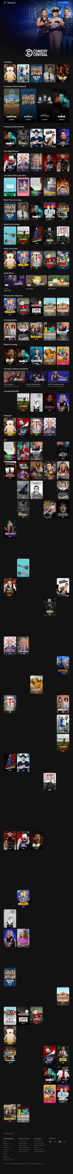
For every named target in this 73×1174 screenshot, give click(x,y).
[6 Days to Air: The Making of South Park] (10, 451)
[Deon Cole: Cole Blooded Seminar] (50, 665)
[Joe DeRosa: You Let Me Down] (10, 801)
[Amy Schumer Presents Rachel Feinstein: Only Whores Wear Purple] (36, 470)
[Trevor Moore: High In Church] (10, 1094)
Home (5, 1141)
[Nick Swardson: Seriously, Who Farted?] (50, 918)
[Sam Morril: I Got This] (50, 1016)
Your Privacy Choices (24, 1147)
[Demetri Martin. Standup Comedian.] (23, 665)
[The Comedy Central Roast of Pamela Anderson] (10, 607)
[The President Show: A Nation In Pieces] (63, 957)
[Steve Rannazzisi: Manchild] (36, 1035)
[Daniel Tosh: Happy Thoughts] (36, 646)
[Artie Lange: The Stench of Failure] (50, 490)
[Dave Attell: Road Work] (50, 646)
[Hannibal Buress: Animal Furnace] (10, 724)
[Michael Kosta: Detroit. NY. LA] (10, 899)
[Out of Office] (50, 938)
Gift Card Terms (23, 1143)
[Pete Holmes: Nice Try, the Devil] (50, 957)
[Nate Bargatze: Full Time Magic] (10, 918)
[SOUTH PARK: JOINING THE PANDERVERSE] (10, 1016)
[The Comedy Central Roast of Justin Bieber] (63, 587)
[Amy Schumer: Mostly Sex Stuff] (63, 470)
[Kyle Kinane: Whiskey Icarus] (10, 879)
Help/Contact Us (38, 1141)
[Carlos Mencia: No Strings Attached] (23, 548)
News (5, 1155)
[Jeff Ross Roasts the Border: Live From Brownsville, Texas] (10, 782)
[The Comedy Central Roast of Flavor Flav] (36, 587)
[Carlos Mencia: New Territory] (10, 548)
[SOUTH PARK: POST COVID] (50, 996)
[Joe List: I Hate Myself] (23, 801)
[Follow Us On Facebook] (50, 1142)
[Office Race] (36, 938)
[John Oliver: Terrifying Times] (10, 821)
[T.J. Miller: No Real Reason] (63, 1035)
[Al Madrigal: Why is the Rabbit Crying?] (50, 451)
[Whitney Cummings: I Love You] (50, 1113)
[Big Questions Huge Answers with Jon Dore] (50, 509)
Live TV (6, 1149)
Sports (5, 1151)
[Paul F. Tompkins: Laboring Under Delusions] (23, 957)
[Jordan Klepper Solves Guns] (23, 821)
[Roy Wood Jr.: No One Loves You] (10, 996)
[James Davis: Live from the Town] (36, 743)
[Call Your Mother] (50, 529)
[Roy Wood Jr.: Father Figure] (50, 977)
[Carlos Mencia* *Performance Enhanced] (63, 529)
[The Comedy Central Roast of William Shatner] (36, 607)
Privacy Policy (22, 1145)
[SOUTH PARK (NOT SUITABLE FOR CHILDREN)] (23, 1016)
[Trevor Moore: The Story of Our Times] (23, 1094)
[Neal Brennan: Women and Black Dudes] (36, 918)
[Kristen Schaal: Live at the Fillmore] (63, 840)
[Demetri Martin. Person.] (10, 665)
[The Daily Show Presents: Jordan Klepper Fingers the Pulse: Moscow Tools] (10, 840)
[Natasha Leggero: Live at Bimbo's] (63, 899)
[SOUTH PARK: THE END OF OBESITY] (36, 1016)
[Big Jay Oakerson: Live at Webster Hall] (36, 509)
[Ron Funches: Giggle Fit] (36, 977)
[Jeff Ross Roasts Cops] (50, 763)
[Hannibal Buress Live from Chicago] (23, 724)
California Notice (23, 1151)
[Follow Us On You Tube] (60, 1142)
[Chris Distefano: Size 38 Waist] (50, 548)
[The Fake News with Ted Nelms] (36, 704)
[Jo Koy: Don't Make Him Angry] (50, 782)
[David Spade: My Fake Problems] (63, 646)
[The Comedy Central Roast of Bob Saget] (50, 568)
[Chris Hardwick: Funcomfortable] (63, 548)
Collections (7, 1147)
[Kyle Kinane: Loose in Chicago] (63, 860)
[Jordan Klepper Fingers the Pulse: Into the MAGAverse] (63, 821)
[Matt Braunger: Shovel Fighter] (63, 879)
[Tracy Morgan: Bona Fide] (63, 1074)
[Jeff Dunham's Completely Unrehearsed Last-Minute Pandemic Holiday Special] (10, 763)
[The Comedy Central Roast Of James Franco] (50, 587)
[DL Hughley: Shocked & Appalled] (50, 626)
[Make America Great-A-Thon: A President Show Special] (36, 879)
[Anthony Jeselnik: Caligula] (23, 490)
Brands (6, 1153)
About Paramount (38, 1149)
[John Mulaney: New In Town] (50, 801)
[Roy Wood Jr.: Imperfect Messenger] (63, 977)
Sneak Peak (7, 1157)
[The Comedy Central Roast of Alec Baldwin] (36, 568)
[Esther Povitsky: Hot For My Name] (63, 685)
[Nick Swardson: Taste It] (63, 918)
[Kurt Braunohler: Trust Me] (23, 860)
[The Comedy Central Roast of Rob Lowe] (23, 607)
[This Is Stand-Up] (10, 1074)
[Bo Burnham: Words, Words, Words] (63, 509)
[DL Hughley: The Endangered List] (63, 626)
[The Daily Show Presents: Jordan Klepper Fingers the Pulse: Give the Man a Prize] (50, 1055)
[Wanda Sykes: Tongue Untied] (36, 1113)
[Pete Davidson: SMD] (36, 957)
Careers (36, 1147)
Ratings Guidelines (39, 1145)
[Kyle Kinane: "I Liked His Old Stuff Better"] (50, 860)
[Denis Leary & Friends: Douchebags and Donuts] (36, 665)
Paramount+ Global (9, 1160)
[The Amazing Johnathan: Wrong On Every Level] (10, 470)
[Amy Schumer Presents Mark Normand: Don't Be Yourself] (23, 470)
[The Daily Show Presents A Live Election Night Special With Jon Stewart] (10, 646)
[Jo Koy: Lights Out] (63, 782)
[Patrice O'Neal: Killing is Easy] (10, 957)
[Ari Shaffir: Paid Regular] (36, 490)
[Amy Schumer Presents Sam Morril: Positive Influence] (50, 470)
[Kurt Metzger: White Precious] (36, 860)
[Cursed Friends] (36, 626)
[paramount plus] (11, 3)
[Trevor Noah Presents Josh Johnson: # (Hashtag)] (36, 1094)
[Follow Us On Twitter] (55, 1142)
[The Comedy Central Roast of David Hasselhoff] (23, 587)
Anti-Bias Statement (39, 1151)
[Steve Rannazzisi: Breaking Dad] (23, 1035)
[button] (5, 3)
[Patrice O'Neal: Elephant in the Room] (63, 938)
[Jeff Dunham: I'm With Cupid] (63, 743)
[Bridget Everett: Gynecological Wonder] (10, 529)
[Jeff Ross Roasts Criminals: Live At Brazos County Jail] (63, 763)
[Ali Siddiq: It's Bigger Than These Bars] (63, 451)
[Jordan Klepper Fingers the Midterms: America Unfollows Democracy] (50, 821)
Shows (5, 1143)
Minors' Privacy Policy (24, 1149)
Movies (6, 1145)
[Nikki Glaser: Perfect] (10, 938)
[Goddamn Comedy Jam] (50, 704)
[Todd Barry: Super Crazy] (36, 1074)
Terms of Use (22, 1141)
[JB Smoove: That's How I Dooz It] (23, 743)
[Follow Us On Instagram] (64, 1142)
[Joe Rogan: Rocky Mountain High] (36, 801)
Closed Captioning (39, 1143)
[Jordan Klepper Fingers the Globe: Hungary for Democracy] (36, 821)
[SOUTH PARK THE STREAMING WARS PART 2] (63, 996)
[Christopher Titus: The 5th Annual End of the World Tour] (10, 568)
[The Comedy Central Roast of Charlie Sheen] (10, 587)
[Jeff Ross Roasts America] (36, 763)
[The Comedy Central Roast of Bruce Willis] (63, 568)
